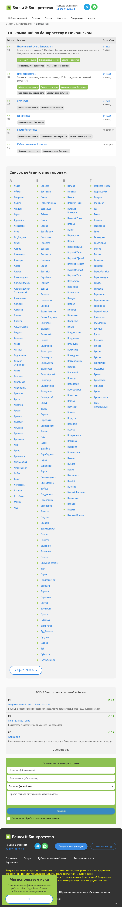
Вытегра (71, 486)
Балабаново (47, 231)
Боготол (45, 511)
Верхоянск (72, 286)
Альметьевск (21, 326)
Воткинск (72, 441)
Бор (43, 568)
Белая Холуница (49, 317)
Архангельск (20, 467)
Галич (97, 214)
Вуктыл (71, 458)
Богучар (45, 517)
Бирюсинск (46, 465)
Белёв (44, 408)
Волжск (71, 366)
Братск (44, 602)
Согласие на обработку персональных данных (35, 818)
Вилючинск (73, 315)
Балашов (45, 260)
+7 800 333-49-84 (65, 9)
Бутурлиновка (48, 660)
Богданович (47, 494)
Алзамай (18, 309)
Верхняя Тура (74, 275)
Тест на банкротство (84, 858)
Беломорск (46, 368)
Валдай (71, 185)
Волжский (72, 372)
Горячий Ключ (101, 311)
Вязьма (71, 509)
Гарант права (23, 115)
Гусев (97, 391)
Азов (16, 231)
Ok (29, 899)
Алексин (18, 303)
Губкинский (99, 362)
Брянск (44, 614)
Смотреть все (61, 749)
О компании (11, 858)
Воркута (71, 418)
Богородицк (47, 500)
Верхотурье (73, 281)
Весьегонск (73, 292)
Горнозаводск (101, 277)
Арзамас (18, 416)
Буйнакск (45, 654)
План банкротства (26, 73)
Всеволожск (73, 452)
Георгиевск (100, 243)
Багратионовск (48, 203)
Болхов (44, 557)
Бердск (44, 414)
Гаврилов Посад (102, 185)
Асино (17, 479)
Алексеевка (20, 298)
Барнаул (45, 283)
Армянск (18, 433)
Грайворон (99, 317)
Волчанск (72, 406)
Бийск (44, 437)
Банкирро (14, 736)
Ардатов (18, 404)
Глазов (97, 248)
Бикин (44, 442)
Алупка (17, 315)
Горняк (97, 283)
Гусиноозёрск (101, 397)
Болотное (46, 545)
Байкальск (46, 208)
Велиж (70, 197)
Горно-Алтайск (101, 271)
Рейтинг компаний (17, 18)
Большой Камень (49, 562)
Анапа (17, 343)
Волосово (72, 395)
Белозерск (46, 357)
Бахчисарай (46, 300)
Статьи (48, 18)
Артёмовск (19, 456)
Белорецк (46, 380)
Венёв (70, 229)
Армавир (18, 427)
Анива (17, 370)
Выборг (71, 463)
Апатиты (18, 376)
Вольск (71, 412)
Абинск (17, 203)
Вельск (71, 223)
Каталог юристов (24, 24)
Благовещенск (48, 477)
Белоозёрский (48, 374)
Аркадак (18, 422)
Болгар (44, 534)
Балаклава (46, 237)
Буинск (44, 642)
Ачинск (17, 501)
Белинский (46, 334)
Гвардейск (99, 225)
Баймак (44, 214)
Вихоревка (72, 321)
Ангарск (18, 349)
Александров (21, 277)
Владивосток (74, 332)
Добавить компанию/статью (52, 858)
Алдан (17, 265)
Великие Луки (74, 203)
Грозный (98, 328)
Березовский (47, 425)
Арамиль (18, 393)
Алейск (17, 271)
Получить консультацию (71, 846)
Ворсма (71, 429)
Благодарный (47, 482)
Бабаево (45, 185)
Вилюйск (71, 309)
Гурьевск (98, 385)
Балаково (45, 243)
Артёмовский (20, 461)
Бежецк (45, 305)
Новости (61, 18)
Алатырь (18, 260)
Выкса (70, 469)
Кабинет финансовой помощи (32, 144)
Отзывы (36, 18)
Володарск (73, 383)
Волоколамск (74, 389)
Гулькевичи (99, 380)
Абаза (17, 185)
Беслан (44, 431)
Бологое (45, 540)
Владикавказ (73, 338)
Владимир (72, 343)
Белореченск (47, 385)
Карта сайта (12, 862)
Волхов (71, 401)
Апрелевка (19, 382)
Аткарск (18, 490)
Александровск (22, 283)
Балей (44, 265)
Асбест (18, 473)
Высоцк (71, 481)
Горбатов (99, 265)
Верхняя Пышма (75, 263)
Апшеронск (20, 387)
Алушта (18, 321)
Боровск (45, 591)
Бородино (46, 597)
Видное (71, 303)
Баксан (44, 225)
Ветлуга (71, 298)
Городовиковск (102, 300)
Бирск (44, 460)
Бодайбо (45, 522)
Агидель (18, 208)
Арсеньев (19, 439)
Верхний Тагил (74, 252)
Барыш (44, 288)
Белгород (46, 322)
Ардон (17, 410)
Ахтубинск (19, 496)
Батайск (45, 294)
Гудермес (99, 368)
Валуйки (71, 191)
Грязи (97, 334)
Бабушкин (46, 191)
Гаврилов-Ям (100, 191)
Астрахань (19, 484)
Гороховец (99, 305)
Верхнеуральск (75, 246)
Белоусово (46, 391)
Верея (70, 241)
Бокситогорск (48, 528)
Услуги (91, 18)
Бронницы (46, 608)
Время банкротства (27, 129)
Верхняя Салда (75, 269)
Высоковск (73, 475)
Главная (9, 24)
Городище (99, 294)
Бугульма (45, 620)
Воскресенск (74, 435)
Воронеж (72, 423)
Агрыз (17, 214)
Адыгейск (19, 220)
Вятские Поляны (75, 515)
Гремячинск (100, 322)
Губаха (97, 345)
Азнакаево (19, 225)
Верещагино (73, 235)
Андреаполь (20, 355)
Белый (44, 402)
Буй (42, 648)
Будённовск (47, 631)
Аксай (17, 243)
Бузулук (45, 637)
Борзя (44, 574)
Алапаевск (19, 254)
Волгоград (72, 349)
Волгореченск (74, 361)
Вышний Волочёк (76, 492)
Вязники (71, 503)
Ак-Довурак (20, 237)
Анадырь (18, 338)
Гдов (96, 231)
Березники (46, 420)
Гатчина (98, 220)
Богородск (46, 505)
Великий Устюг (75, 218)
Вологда (71, 378)
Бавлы (44, 197)
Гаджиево (99, 203)
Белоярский (47, 397)
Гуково (97, 374)
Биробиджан (47, 454)
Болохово (46, 551)
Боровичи (45, 585)
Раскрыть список (24, 670)
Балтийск (45, 271)
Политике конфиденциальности (30, 891)
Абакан (17, 191)
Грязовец (98, 340)
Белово (44, 340)
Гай (95, 208)
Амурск (18, 332)
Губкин (97, 351)
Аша (16, 507)
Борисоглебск (48, 580)
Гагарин (98, 197)
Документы (77, 18)
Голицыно (99, 260)
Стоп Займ (22, 101)
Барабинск (46, 277)
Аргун (17, 399)
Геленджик (99, 237)
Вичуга (70, 326)
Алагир (17, 248)
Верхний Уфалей (75, 258)
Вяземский (72, 498)
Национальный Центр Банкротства (35, 46)
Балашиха (46, 254)
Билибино (45, 448)
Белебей (45, 328)
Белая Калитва (48, 311)
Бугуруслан (46, 625)
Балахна (45, 248)
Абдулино (19, 197)
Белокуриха (47, 362)
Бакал (44, 220)
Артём (17, 450)
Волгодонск (73, 355)
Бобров (44, 488)
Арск (16, 444)
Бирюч (44, 471)
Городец (98, 288)
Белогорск (46, 345)
